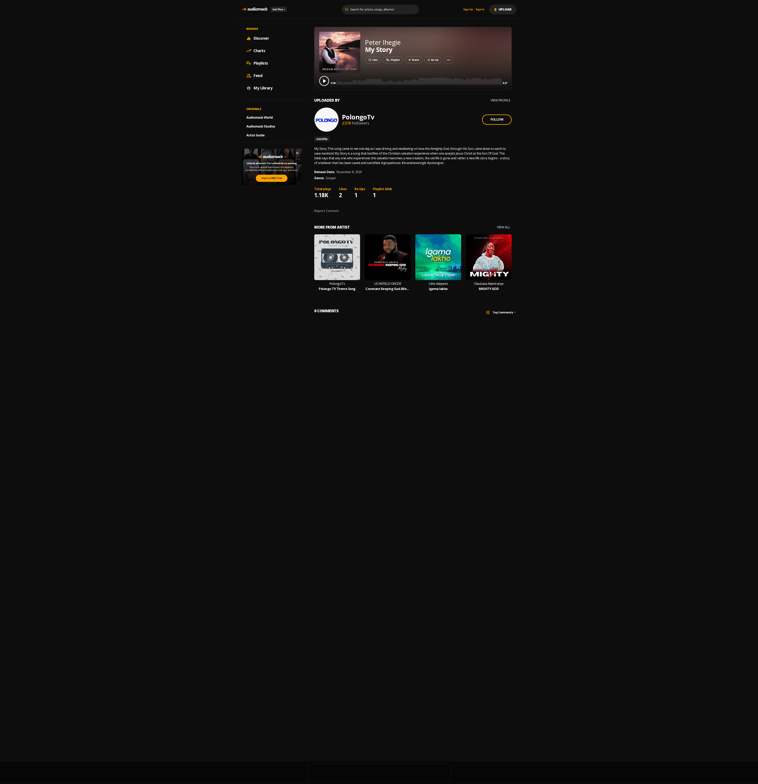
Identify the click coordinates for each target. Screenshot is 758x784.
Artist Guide (255, 135)
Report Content (326, 211)
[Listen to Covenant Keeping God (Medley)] (388, 257)
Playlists (260, 63)
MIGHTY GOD (489, 289)
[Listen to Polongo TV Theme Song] (337, 257)
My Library (262, 88)
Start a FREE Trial (271, 178)
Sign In (480, 9)
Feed (257, 75)
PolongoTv (358, 117)
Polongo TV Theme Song (337, 289)
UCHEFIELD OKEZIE (387, 284)
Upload (505, 9)
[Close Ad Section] (297, 153)
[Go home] (255, 9)
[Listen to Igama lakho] (438, 257)
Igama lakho (438, 289)
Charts (259, 50)
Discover (261, 38)
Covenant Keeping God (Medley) (388, 289)
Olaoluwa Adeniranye (489, 284)
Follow (497, 119)
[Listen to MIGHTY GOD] (489, 257)
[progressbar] (419, 81)
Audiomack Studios (260, 126)
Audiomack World (259, 117)
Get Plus (278, 9)
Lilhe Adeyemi (438, 284)
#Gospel (322, 139)
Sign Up (468, 9)
